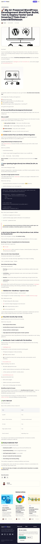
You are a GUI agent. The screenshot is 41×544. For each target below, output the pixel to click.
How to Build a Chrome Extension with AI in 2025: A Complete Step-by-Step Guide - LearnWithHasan (20, 509)
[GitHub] (5, 534)
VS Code (6, 246)
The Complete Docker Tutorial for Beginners (6, 509)
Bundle (35, 1)
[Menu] (39, 2)
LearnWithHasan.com (7, 63)
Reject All (29, 537)
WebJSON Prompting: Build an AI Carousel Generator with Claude (33, 510)
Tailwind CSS (23, 295)
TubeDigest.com (16, 61)
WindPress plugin (33, 295)
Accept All (22, 537)
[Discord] (13, 534)
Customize (22, 540)
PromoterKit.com (26, 61)
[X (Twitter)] (7, 534)
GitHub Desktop (7, 143)
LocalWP (3, 119)
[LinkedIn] (10, 534)
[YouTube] (2, 534)
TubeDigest (36, 284)
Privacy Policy (21, 534)
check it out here (5, 397)
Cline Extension (7, 249)
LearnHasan (5, 527)
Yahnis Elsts (17, 176)
